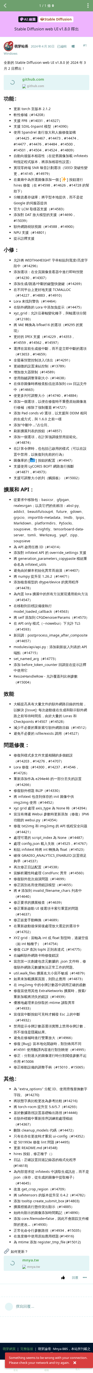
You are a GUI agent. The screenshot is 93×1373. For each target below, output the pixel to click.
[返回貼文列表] (5, 5)
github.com (33, 79)
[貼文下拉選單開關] (84, 1277)
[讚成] (63, 1277)
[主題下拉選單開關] (88, 5)
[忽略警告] (74, 1362)
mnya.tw (30, 1259)
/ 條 (45, 5)
